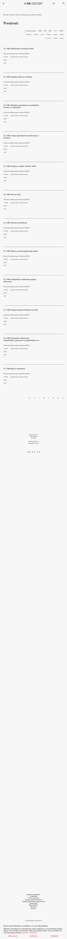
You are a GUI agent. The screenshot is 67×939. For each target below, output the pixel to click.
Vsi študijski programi (30, 31)
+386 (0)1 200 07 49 (33, 441)
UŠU (45, 31)
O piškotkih (33, 896)
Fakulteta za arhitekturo (35, 920)
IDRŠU (61, 31)
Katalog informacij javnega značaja (33, 901)
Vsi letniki (28, 34)
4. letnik (55, 34)
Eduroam (33, 907)
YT (37, 452)
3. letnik (48, 34)
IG (32, 452)
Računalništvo (33, 905)
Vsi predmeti (48, 38)
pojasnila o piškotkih (29, 933)
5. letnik (61, 34)
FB (28, 452)
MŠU (50, 31)
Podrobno (54, 936)
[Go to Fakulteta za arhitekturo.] (3, 14)
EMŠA (40, 31)
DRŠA (55, 31)
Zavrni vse (33, 936)
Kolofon (33, 908)
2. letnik (42, 34)
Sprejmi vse (12, 936)
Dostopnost (33, 903)
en (54, 3)
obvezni (61, 38)
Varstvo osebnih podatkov (33, 900)
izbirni (55, 38)
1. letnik (35, 34)
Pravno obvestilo (33, 898)
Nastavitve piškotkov (33, 894)
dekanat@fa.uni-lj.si (33, 443)
